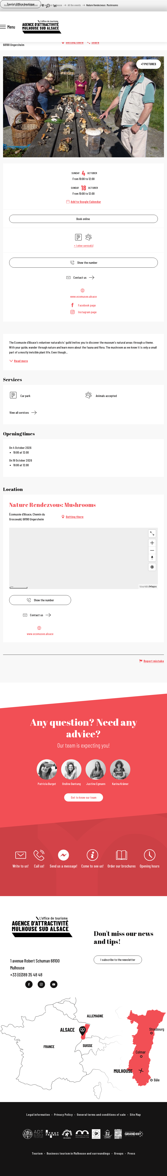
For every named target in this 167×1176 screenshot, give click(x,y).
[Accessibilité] (42, 5)
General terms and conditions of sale (101, 1114)
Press (131, 1153)
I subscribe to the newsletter (117, 959)
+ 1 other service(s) (83, 245)
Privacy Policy (63, 1114)
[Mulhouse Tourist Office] (41, 27)
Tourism (37, 1153)
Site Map (135, 1114)
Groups (118, 1153)
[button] (48, 5)
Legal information (38, 1114)
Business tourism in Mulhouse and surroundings (78, 1153)
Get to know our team (83, 797)
